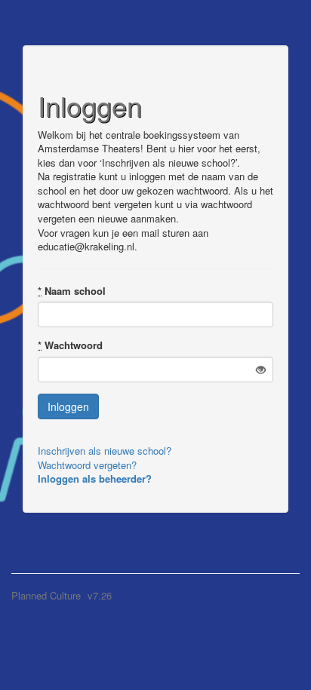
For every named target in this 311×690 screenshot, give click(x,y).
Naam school (72, 291)
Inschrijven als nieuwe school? (104, 450)
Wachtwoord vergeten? (87, 465)
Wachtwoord (70, 345)
